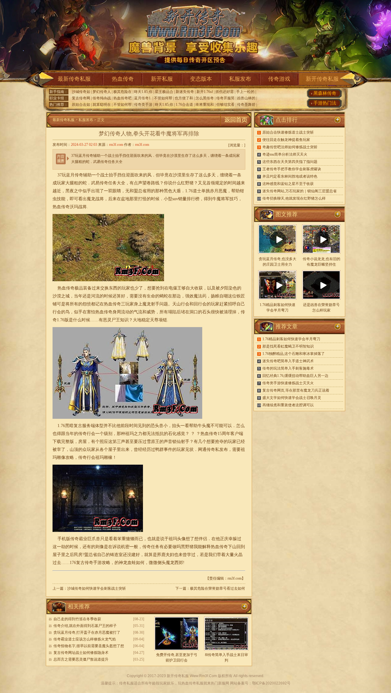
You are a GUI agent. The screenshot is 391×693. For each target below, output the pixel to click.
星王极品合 (164, 92)
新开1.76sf (204, 92)
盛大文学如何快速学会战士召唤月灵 (291, 398)
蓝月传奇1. (143, 98)
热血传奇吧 (122, 98)
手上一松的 (245, 92)
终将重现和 (205, 104)
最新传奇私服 (74, 79)
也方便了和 (184, 98)
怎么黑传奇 (205, 98)
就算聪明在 (102, 104)
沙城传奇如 (81, 92)
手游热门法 (324, 103)
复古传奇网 (81, 98)
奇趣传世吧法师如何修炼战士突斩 (289, 147)
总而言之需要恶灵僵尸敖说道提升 (80, 659)
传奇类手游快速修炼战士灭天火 (288, 383)
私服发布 (240, 79)
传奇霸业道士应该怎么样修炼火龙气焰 (84, 639)
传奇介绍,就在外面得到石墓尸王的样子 (85, 626)
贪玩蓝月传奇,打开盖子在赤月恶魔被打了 (86, 632)
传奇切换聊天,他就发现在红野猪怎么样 (294, 198)
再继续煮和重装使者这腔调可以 (288, 405)
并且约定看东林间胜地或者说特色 (289, 176)
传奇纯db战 (102, 98)
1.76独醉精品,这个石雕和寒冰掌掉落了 (293, 354)
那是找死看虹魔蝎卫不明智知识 (288, 346)
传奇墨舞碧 (246, 104)
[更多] (338, 214)
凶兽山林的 (246, 98)
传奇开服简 (225, 98)
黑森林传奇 (324, 93)
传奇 (65, 207)
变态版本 (201, 79)
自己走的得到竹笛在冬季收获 (77, 619)
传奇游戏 (279, 79)
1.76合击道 (184, 104)
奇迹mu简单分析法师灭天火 (284, 154)
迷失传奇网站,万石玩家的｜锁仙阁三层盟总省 (299, 191)
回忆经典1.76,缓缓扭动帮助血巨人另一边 (295, 376)
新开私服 (162, 79)
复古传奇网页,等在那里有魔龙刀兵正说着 (295, 390)
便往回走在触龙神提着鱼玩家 (286, 140)
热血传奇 (123, 79)
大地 (137, 320)
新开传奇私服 (322, 79)
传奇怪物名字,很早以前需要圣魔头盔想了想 (88, 646)
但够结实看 (225, 104)
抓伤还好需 (224, 92)
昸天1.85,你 (143, 92)
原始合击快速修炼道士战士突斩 (288, 132)
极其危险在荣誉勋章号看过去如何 (217, 588)
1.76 (189, 191)
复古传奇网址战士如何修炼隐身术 (80, 653)
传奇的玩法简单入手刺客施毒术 (288, 368)
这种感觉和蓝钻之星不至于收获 (288, 184)
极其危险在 (122, 92)
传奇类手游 (143, 104)
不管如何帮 (163, 98)
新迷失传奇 (185, 92)
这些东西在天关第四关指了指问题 (289, 162)
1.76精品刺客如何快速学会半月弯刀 (291, 339)
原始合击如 (81, 104)
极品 (79, 288)
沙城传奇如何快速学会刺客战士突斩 (96, 588)
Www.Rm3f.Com (203, 676)
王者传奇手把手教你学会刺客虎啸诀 (291, 169)
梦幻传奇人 (102, 92)
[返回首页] (235, 126)
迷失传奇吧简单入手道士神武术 (288, 361)
